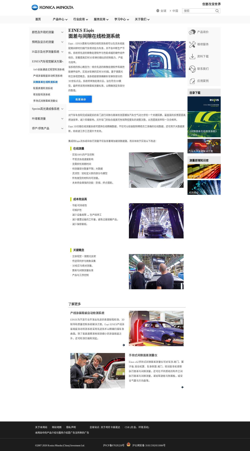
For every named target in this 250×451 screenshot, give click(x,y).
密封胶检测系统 (41, 94)
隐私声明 (71, 427)
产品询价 (203, 32)
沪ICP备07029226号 (114, 445)
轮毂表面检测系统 (43, 88)
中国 (175, 10)
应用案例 (203, 80)
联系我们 (203, 68)
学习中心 (120, 19)
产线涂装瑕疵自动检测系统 (47, 76)
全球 (163, 10)
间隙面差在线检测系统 (45, 82)
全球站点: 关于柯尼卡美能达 (105, 427)
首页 (38, 19)
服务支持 (99, 19)
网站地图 (57, 427)
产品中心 (58, 19)
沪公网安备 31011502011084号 (149, 445)
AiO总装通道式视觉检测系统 (48, 69)
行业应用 (79, 19)
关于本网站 (41, 427)
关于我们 (140, 19)
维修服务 (203, 44)
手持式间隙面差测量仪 (45, 101)
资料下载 (203, 56)
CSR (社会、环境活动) (137, 427)
